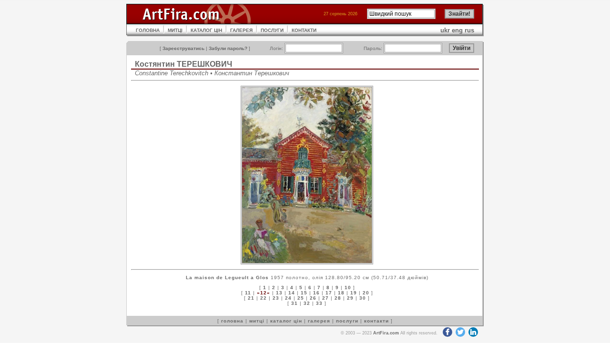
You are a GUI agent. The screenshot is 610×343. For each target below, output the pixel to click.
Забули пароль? (228, 48)
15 (304, 292)
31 (294, 303)
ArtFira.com (386, 333)
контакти (376, 320)
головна (232, 320)
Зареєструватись (183, 48)
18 (341, 292)
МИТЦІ (175, 30)
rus (469, 30)
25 (300, 298)
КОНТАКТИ (304, 30)
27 (325, 298)
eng (457, 30)
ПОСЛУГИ (272, 30)
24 (288, 298)
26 (313, 298)
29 (350, 298)
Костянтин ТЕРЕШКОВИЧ (183, 64)
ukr (445, 30)
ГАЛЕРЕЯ (241, 30)
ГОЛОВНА (148, 30)
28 (338, 298)
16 (316, 292)
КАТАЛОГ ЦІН (206, 30)
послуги (347, 320)
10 (348, 287)
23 (276, 298)
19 (353, 292)
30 (362, 298)
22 (263, 298)
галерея (319, 320)
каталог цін (286, 320)
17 (328, 292)
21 (251, 298)
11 (248, 292)
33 (319, 303)
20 (366, 292)
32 (307, 303)
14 (291, 292)
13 (279, 292)
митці (256, 320)
